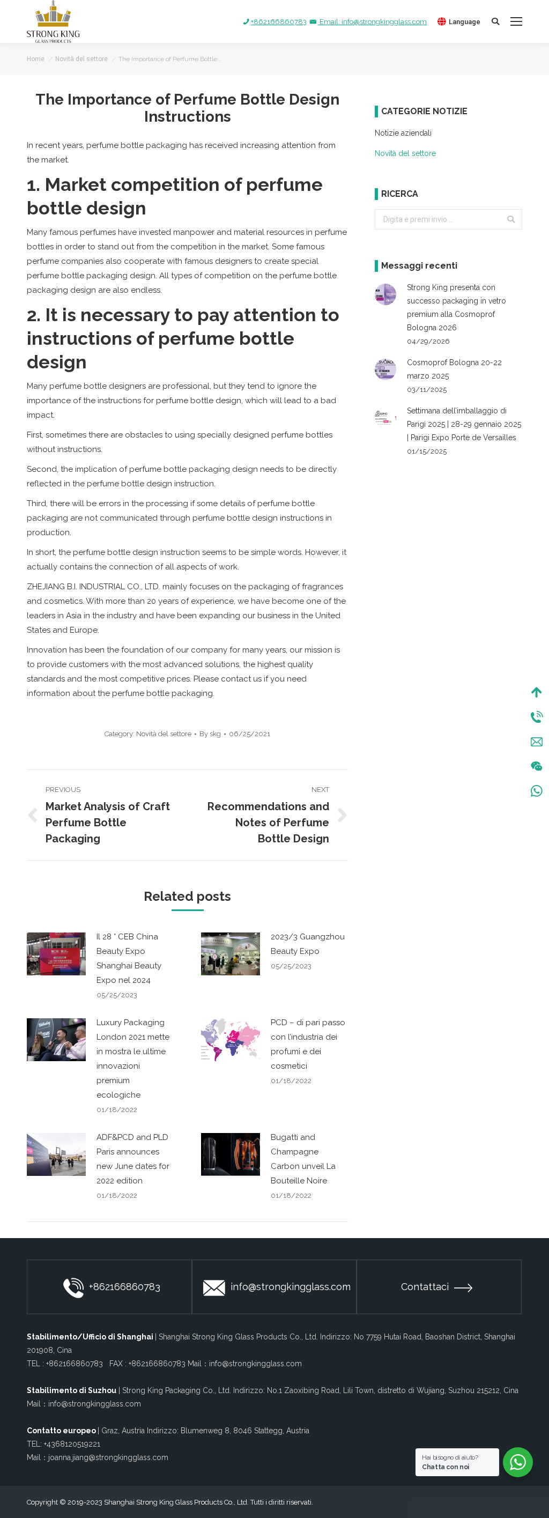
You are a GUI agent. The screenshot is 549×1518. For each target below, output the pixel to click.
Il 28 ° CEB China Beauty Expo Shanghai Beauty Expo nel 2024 (129, 958)
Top (536, 692)
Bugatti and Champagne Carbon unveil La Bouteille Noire (303, 1159)
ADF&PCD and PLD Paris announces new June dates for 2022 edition (133, 1159)
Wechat (536, 766)
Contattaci (425, 1286)
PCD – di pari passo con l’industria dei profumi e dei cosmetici (308, 1044)
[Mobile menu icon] (516, 21)
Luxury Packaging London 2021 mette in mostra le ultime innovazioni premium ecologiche (133, 1059)
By (210, 734)
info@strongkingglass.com (291, 1286)
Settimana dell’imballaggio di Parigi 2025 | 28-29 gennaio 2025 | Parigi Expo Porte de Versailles (464, 424)
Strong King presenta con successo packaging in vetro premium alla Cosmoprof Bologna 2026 (456, 307)
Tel (536, 717)
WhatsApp (536, 791)
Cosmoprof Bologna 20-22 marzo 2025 (454, 369)
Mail (536, 741)
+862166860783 (279, 22)
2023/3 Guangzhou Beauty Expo (308, 944)
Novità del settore (81, 59)
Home (35, 59)
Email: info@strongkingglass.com (372, 22)
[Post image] (56, 953)
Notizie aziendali (403, 133)
